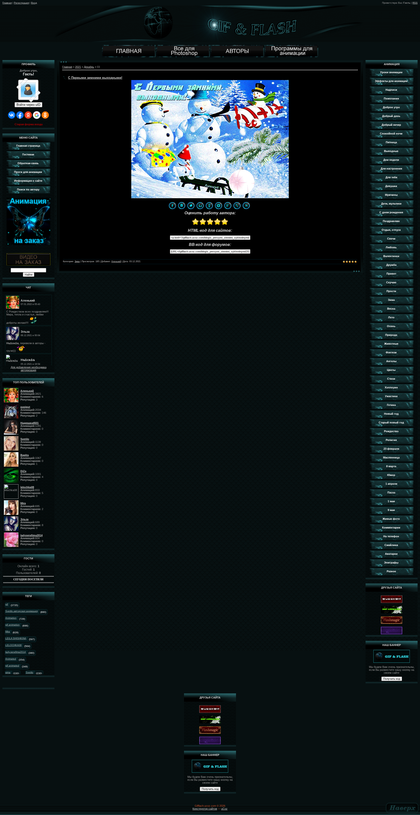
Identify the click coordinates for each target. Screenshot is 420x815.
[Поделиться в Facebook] (172, 205)
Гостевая (28, 154)
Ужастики (391, 396)
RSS (415, 2)
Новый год (391, 413)
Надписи (391, 89)
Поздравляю (391, 221)
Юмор (391, 475)
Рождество (391, 431)
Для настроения (391, 168)
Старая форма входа (29, 124)
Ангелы (391, 361)
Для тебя (391, 177)
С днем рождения (391, 212)
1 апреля (391, 483)
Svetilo (29, 672)
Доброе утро (391, 107)
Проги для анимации (28, 171)
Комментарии (391, 527)
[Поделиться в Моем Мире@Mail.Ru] (218, 205)
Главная (7, 2)
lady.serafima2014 (15, 652)
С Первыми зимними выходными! (95, 78)
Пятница (391, 142)
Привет (391, 273)
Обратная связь (28, 163)
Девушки (391, 186)
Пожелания (391, 98)
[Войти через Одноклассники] (45, 115)
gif (6, 604)
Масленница (391, 457)
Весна (391, 308)
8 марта (391, 466)
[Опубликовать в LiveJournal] (237, 205)
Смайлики (391, 545)
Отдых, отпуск (391, 229)
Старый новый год (391, 422)
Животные (391, 343)
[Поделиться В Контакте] (181, 205)
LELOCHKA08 (13, 645)
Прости (391, 291)
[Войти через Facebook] (20, 115)
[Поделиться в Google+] (228, 205)
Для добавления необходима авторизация (28, 369)
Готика (391, 404)
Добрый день (391, 116)
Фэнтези (391, 352)
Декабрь (89, 66)
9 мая (391, 510)
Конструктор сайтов (204, 808)
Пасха (391, 492)
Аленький (116, 261)
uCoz (224, 808)
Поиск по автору (28, 189)
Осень (391, 326)
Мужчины (391, 194)
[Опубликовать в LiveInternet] (200, 205)
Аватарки (391, 553)
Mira (7, 631)
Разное (391, 571)
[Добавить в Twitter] (191, 205)
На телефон (391, 536)
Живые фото (391, 518)
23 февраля (391, 448)
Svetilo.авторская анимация (21, 611)
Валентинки (391, 256)
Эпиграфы (391, 562)
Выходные (391, 151)
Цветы (391, 369)
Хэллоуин (391, 387)
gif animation (12, 624)
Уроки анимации (391, 72)
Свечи (391, 238)
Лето (391, 317)
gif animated (12, 665)
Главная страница (28, 145)
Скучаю (391, 282)
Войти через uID (28, 105)
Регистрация (21, 2)
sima (7, 672)
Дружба (391, 264)
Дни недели (391, 159)
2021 (78, 66)
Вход (34, 2)
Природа (391, 334)
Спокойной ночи (391, 133)
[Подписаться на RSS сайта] (246, 205)
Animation (11, 618)
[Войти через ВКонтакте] (11, 115)
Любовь (391, 247)
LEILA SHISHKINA (15, 638)
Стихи (391, 378)
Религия (391, 440)
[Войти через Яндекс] (28, 115)
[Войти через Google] (37, 115)
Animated (10, 658)
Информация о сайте (28, 180)
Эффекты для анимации (391, 81)
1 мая (391, 501)
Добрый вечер (391, 124)
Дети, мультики (391, 203)
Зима (77, 261)
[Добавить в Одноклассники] (209, 205)
